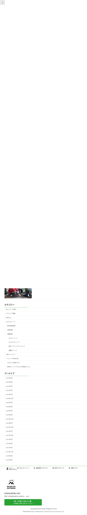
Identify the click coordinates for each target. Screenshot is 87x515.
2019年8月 (9, 456)
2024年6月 (9, 407)
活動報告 (10, 334)
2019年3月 (9, 460)
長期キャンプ (13, 350)
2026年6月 (9, 378)
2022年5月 (9, 431)
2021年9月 (9, 439)
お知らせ (8, 317)
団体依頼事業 (11, 326)
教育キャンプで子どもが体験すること (18, 367)
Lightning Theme (43, 511)
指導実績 (10, 330)
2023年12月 (9, 419)
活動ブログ (74, 468)
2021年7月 (9, 447)
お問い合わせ (13, 469)
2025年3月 (9, 390)
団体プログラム (59, 468)
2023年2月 (9, 423)
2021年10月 (9, 435)
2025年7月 (9, 386)
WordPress (32, 511)
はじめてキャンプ (14, 342)
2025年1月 (9, 394)
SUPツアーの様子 (11, 309)
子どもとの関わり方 (13, 363)
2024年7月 (9, 402)
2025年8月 (9, 382)
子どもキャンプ (10, 321)
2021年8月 (9, 443)
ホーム (11, 468)
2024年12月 (9, 398)
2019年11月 (9, 452)
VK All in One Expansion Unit (56, 511)
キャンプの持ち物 (12, 358)
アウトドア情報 (10, 313)
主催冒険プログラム (42, 468)
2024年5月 (9, 411)
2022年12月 (9, 427)
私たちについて (24, 468)
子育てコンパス (10, 354)
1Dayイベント (13, 338)
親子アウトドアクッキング (17, 346)
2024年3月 (9, 415)
